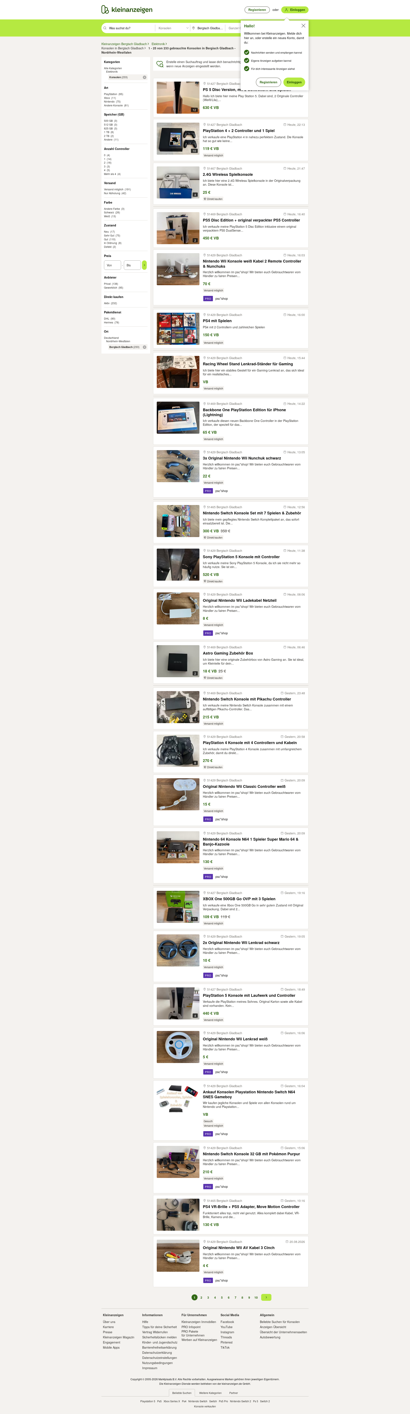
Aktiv (107, 303)
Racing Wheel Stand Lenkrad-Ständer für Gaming (248, 363)
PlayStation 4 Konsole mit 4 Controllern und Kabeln (250, 742)
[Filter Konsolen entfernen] (144, 77)
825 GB (108, 128)
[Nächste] (266, 1297)
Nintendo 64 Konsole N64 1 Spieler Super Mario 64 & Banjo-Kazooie (251, 841)
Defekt (107, 246)
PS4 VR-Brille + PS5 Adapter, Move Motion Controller (251, 1206)
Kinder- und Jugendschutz (159, 1342)
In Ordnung (110, 243)
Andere (108, 139)
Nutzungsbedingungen (157, 1363)
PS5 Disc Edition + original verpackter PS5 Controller (251, 220)
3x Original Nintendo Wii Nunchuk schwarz (242, 458)
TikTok (225, 1347)
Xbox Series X (172, 1401)
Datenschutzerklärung (157, 1352)
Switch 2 (265, 1401)
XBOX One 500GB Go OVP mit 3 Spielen (239, 898)
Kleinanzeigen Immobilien (199, 1322)
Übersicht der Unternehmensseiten (283, 1332)
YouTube (227, 1327)
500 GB (108, 120)
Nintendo (109, 101)
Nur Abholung (112, 193)
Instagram (227, 1332)
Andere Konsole (113, 105)
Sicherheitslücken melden (159, 1337)
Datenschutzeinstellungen (159, 1357)
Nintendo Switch (197, 1401)
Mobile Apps (111, 1347)
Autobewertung (270, 1337)
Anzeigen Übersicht (273, 1327)
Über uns (109, 1322)
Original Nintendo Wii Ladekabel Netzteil (240, 600)
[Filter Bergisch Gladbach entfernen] (144, 347)
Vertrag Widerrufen (155, 1332)
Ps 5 (255, 1401)
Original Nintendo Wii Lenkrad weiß (235, 1039)
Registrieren (268, 82)
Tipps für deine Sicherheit (159, 1327)
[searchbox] (131, 28)
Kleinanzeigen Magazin (118, 1337)
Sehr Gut (109, 235)
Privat (107, 283)
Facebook (227, 1322)
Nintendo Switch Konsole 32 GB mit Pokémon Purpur (251, 1153)
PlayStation (110, 94)
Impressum (149, 1368)
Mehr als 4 (110, 174)
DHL (106, 318)
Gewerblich (110, 287)
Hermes (108, 322)
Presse (107, 1332)
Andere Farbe (112, 208)
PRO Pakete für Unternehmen (193, 1333)
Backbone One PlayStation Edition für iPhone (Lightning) (244, 412)
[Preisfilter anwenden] (144, 265)
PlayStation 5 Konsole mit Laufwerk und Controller (249, 995)
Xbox (107, 98)
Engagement (111, 1342)
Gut (106, 239)
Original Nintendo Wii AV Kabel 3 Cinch (239, 1247)
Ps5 (159, 1401)
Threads (226, 1337)
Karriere (108, 1327)
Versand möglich (113, 189)
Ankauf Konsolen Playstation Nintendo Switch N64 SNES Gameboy (249, 1094)
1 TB (106, 132)
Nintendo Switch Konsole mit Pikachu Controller (247, 699)
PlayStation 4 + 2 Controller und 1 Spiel (239, 130)
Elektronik (112, 71)
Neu (106, 231)
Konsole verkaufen (205, 1406)
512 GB (108, 124)
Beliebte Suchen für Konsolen (280, 1322)
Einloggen (294, 82)
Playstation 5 (147, 1401)
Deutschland (111, 337)
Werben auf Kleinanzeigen (199, 1340)
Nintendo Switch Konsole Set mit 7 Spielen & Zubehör (252, 513)
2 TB (106, 136)
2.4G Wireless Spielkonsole (228, 174)
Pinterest (227, 1342)
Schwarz (109, 212)
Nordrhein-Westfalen (118, 341)
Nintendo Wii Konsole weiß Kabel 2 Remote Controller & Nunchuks (252, 263)
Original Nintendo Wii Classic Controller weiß (244, 786)
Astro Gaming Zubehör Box (228, 653)
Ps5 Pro (223, 1401)
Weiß (107, 216)
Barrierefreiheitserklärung (159, 1347)
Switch (213, 1401)
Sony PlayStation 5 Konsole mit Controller (241, 556)
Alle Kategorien (113, 68)
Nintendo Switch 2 (240, 1401)
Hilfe (145, 1322)
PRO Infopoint (191, 1327)
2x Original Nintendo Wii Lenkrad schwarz (241, 942)
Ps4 (184, 1401)
